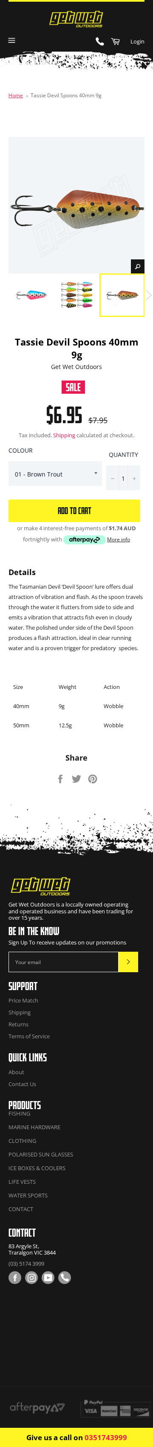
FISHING (19, 1113)
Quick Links (27, 1057)
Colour (20, 450)
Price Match (23, 1000)
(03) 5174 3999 (26, 1263)
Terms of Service (29, 1036)
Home (15, 95)
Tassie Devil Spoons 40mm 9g (66, 95)
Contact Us (22, 1084)
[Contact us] (64, 1277)
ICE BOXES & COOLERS (36, 1168)
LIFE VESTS (22, 1181)
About (16, 1072)
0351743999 (106, 1437)
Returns (18, 1024)
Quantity (123, 454)
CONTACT (20, 1209)
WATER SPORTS (28, 1195)
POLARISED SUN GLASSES (40, 1154)
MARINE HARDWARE (34, 1127)
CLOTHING (22, 1141)
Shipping (64, 435)
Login (137, 41)
